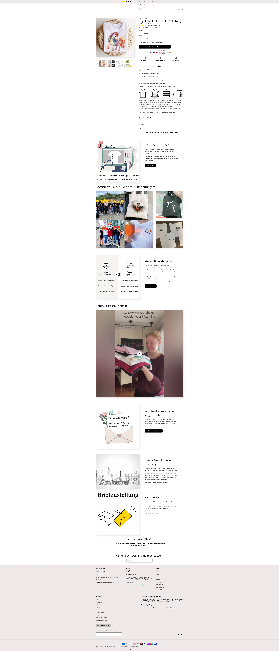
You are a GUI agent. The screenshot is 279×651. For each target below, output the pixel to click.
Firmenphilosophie (161, 590)
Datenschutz (99, 605)
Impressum (99, 602)
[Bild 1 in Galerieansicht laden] (103, 63)
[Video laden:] (139, 353)
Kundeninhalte (100, 612)
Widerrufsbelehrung (101, 617)
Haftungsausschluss (101, 620)
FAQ (157, 572)
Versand (146, 33)
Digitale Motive (160, 587)
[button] (97, 9)
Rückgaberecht (100, 610)
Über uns (158, 582)
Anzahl (140, 35)
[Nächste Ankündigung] (182, 4)
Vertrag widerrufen (103, 625)
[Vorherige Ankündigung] (96, 4)
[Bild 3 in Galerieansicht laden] (119, 63)
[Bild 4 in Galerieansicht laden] (128, 63)
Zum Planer (150, 165)
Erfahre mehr (151, 286)
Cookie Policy (99, 607)
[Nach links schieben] (97, 63)
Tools (157, 574)
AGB (97, 599)
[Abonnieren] (151, 560)
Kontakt (158, 577)
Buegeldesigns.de (104, 646)
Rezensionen (159, 584)
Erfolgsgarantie (100, 615)
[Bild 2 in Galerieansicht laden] (111, 63)
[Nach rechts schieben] (133, 63)
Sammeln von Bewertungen (103, 622)
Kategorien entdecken (153, 431)
